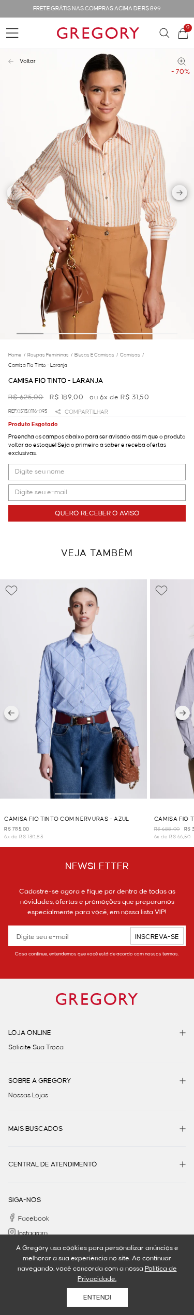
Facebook (33, 1218)
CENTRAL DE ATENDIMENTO (52, 1164)
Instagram (33, 1233)
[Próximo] (182, 713)
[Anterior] (11, 713)
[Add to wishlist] (11, 591)
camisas (132, 355)
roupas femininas (49, 355)
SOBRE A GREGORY (39, 1080)
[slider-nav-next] (179, 194)
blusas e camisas (96, 355)
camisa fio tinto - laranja (37, 365)
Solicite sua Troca (36, 1047)
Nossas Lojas (28, 1095)
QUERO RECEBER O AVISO (97, 513)
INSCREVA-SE (157, 936)
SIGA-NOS (24, 1200)
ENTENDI (97, 1297)
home (16, 355)
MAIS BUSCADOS (35, 1128)
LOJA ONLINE (29, 1032)
